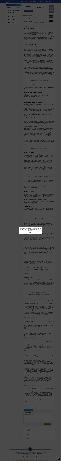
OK (30, 232)
